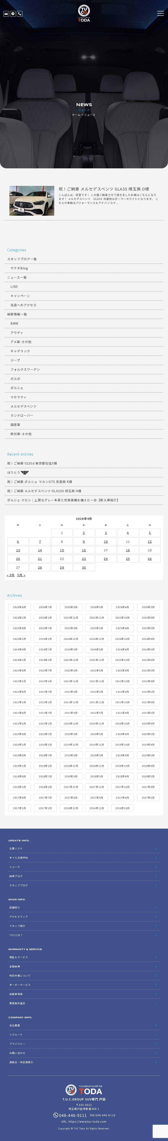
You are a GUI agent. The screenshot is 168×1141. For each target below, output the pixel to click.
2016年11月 (96, 808)
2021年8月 (19, 712)
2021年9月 (148, 702)
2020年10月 (122, 723)
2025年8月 (19, 628)
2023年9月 (148, 660)
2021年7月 (45, 712)
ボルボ (15, 378)
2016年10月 (122, 808)
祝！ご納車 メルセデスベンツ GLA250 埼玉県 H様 (44, 491)
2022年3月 (148, 691)
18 (128, 550)
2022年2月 (19, 702)
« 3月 (11, 575)
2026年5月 (96, 607)
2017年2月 (19, 808)
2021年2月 (19, 723)
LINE (13, 14)
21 (40, 558)
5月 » (21, 575)
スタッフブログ (18, 885)
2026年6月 (71, 607)
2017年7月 (45, 797)
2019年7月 (45, 755)
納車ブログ (16, 876)
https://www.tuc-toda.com (88, 1121)
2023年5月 (96, 670)
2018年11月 (96, 765)
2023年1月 (45, 681)
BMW (14, 323)
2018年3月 (148, 776)
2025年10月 (122, 617)
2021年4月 (122, 712)
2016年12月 (71, 808)
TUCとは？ (16, 935)
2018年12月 (71, 765)
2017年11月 (96, 787)
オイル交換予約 (18, 857)
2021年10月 (122, 702)
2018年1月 (45, 787)
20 (18, 558)
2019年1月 (45, 765)
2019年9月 (148, 744)
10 (106, 541)
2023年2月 (19, 681)
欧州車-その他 (21, 434)
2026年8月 (19, 607)
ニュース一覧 (17, 277)
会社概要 (14, 1025)
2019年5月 (96, 755)
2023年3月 (148, 670)
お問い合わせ (17, 1053)
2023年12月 (71, 660)
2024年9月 (148, 639)
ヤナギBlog (19, 268)
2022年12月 (71, 681)
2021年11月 (96, 702)
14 (40, 550)
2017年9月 (148, 787)
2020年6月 (71, 734)
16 (84, 550)
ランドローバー (21, 415)
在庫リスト (6, 14)
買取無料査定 (17, 1003)
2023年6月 (71, 670)
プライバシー (17, 1043)
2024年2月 (19, 660)
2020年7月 (45, 734)
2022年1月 (45, 702)
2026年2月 (19, 617)
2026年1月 (45, 617)
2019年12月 (71, 744)
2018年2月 (19, 787)
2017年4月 (122, 797)
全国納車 (14, 966)
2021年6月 (71, 712)
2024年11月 (96, 639)
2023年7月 (45, 670)
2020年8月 (19, 734)
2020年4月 (122, 734)
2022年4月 (122, 691)
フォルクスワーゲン (25, 369)
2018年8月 (19, 776)
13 (18, 550)
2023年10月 (122, 660)
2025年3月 (148, 628)
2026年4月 (122, 607)
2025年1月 (45, 639)
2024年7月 (45, 649)
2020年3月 (148, 734)
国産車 (15, 424)
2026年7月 (45, 607)
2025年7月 (45, 628)
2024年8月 (19, 649)
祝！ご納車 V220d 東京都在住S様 (32, 463)
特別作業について (19, 975)
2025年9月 (148, 617)
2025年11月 (96, 617)
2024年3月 (148, 649)
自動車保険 (16, 994)
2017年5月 (96, 797)
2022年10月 (122, 681)
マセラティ (18, 397)
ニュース (14, 867)
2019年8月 (19, 755)
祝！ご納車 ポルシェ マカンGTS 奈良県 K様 (39, 481)
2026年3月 (148, 607)
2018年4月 (122, 776)
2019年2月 (19, 765)
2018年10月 (122, 765)
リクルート (16, 1034)
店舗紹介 (14, 907)
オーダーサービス (19, 984)
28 (40, 567)
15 (62, 550)
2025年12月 (71, 617)
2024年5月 (96, 649)
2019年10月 (122, 744)
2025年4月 (122, 628)
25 (128, 558)
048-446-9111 (20, 14)
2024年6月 (71, 649)
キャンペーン (20, 296)
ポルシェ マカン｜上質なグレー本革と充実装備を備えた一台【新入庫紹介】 (63, 500)
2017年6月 (71, 797)
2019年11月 (96, 744)
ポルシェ (17, 388)
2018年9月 (148, 765)
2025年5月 (96, 628)
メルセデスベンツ (23, 406)
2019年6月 (71, 755)
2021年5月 (96, 712)
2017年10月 (122, 787)
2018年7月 (45, 776)
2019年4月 (122, 755)
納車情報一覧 (17, 314)
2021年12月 (71, 702)
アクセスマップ (18, 916)
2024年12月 (71, 639)
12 (150, 541)
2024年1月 (45, 660)
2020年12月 (71, 723)
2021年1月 (45, 723)
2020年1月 (45, 744)
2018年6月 (71, 776)
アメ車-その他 (21, 342)
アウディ (16, 332)
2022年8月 (19, 691)
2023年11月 (96, 660)
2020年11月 (96, 723)
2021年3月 (148, 712)
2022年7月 (45, 691)
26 (150, 558)
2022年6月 (71, 691)
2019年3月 (148, 755)
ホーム (76, 114)
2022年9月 (148, 681)
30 (84, 567)
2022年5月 (96, 691)
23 (84, 558)
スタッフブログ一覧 (22, 259)
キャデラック (20, 351)
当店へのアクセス (23, 305)
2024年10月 (122, 639)
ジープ (15, 360)
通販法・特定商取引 (21, 1062)
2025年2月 (19, 639)
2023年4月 (122, 670)
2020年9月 (148, 723)
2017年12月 (71, 787)
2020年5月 (96, 734)
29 (62, 567)
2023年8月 (19, 670)
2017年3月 (148, 797)
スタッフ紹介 (17, 925)
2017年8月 (19, 797)
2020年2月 (19, 744)
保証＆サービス (18, 957)
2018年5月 (96, 776)
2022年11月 (96, 681)
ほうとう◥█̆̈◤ (18, 472)
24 (106, 558)
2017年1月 (45, 808)
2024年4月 (122, 649)
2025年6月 (71, 628)
